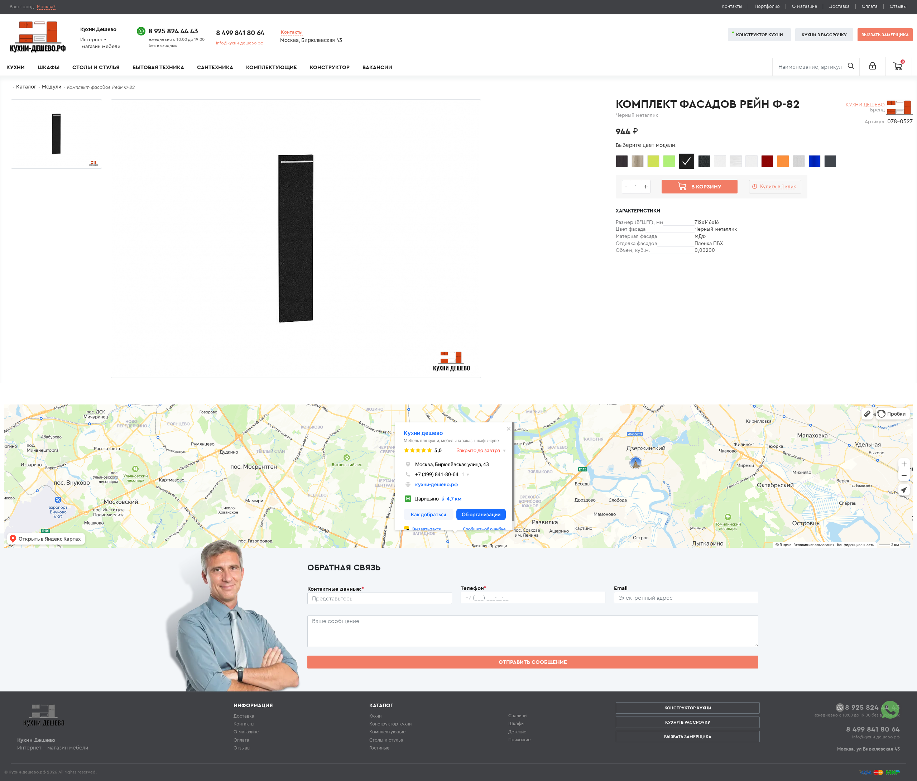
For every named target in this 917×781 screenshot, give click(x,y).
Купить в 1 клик (778, 186)
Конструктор (330, 67)
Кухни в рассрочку (824, 34)
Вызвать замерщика (885, 34)
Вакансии (377, 67)
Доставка (839, 6)
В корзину (706, 186)
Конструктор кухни (759, 34)
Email (621, 588)
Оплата (870, 6)
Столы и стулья (95, 67)
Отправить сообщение (533, 661)
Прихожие (519, 739)
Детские (517, 731)
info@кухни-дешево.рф (240, 42)
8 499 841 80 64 (240, 32)
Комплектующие (271, 67)
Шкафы (48, 67)
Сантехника (215, 67)
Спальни (517, 715)
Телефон (473, 588)
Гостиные (379, 748)
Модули (52, 86)
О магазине (804, 6)
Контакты (732, 6)
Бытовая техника (158, 67)
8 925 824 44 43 (173, 30)
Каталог (26, 86)
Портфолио (767, 6)
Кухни (15, 67)
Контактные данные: (335, 588)
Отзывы (898, 6)
